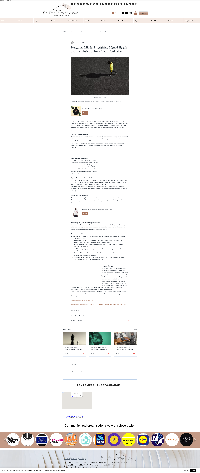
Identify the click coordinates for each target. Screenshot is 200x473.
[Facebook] (122, 13)
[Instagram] (130, 13)
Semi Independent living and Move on (106, 32)
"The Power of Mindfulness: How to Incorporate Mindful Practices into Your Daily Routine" (99, 348)
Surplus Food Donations (77, 32)
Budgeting (90, 32)
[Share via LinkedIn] (79, 315)
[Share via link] (83, 315)
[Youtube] (126, 13)
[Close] (198, 470)
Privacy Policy (61, 470)
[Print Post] (87, 315)
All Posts (65, 32)
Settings (186, 470)
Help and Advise (75, 310)
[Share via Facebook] (72, 315)
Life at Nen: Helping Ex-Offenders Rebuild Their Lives (124, 348)
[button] (135, 13)
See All (135, 329)
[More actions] (128, 43)
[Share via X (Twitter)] (75, 315)
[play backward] (5, 440)
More (120, 32)
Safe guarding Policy (75, 458)
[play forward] (195, 440)
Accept (193, 470)
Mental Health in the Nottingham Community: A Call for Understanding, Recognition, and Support (74, 348)
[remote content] (115, 164)
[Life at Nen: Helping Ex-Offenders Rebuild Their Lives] (125, 338)
